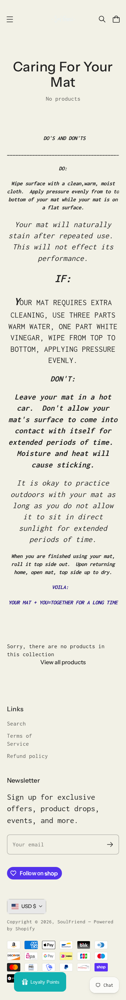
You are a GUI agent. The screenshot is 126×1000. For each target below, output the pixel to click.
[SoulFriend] (63, 19)
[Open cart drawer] (116, 19)
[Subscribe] (110, 844)
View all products (63, 662)
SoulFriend (71, 921)
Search (16, 724)
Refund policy (27, 756)
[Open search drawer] (102, 19)
